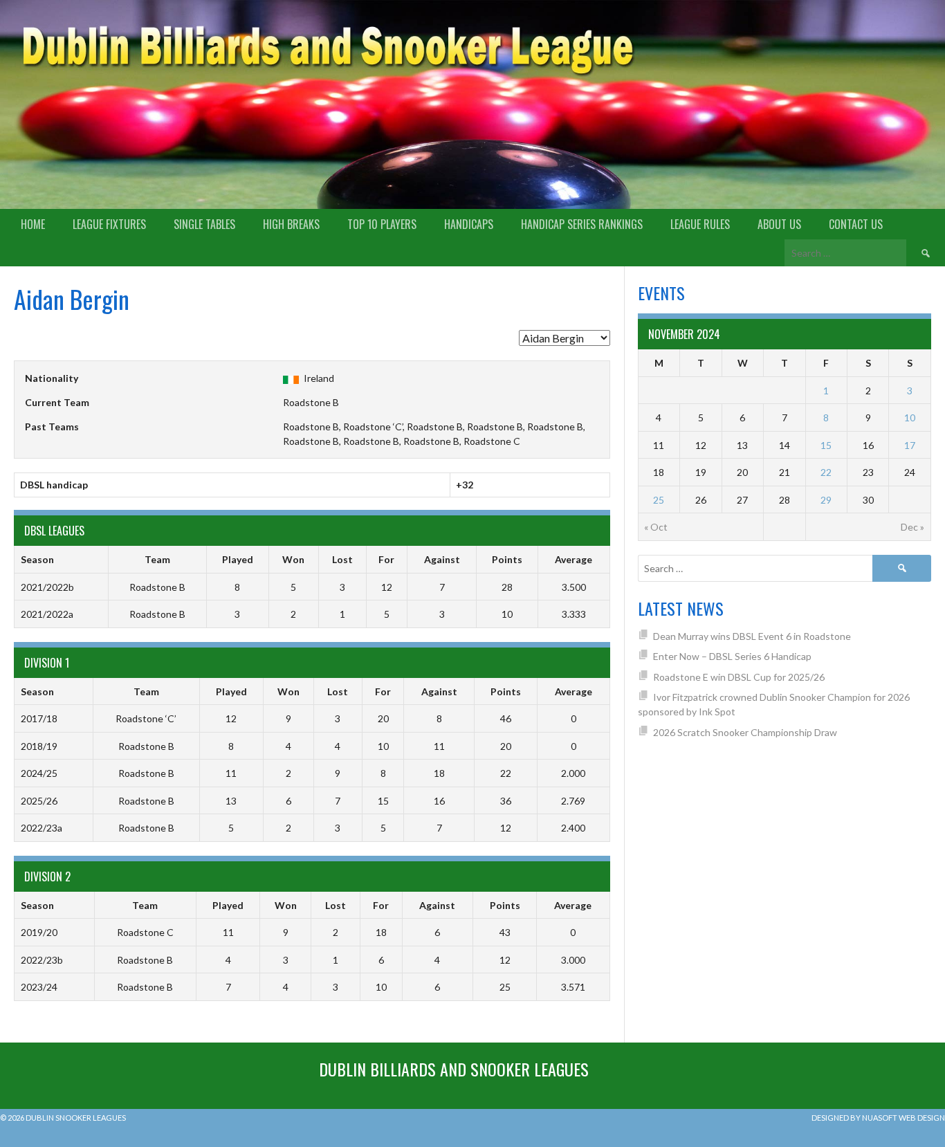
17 (909, 445)
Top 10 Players (381, 224)
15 (826, 445)
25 (658, 500)
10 (909, 417)
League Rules (700, 224)
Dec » (912, 527)
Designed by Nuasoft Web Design (878, 1117)
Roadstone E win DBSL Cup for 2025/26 (739, 677)
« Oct (656, 527)
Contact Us (856, 224)
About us (779, 224)
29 (826, 500)
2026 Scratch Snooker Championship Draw (745, 732)
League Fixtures (109, 224)
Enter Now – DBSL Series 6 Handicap (732, 656)
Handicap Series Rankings (582, 224)
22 (826, 472)
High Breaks (291, 224)
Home (33, 224)
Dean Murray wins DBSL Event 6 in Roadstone (752, 636)
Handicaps (468, 224)
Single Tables (204, 224)
